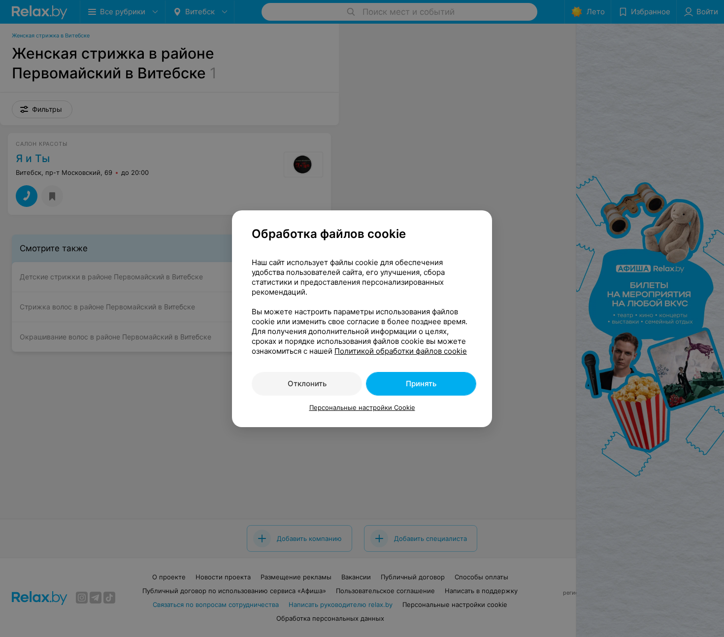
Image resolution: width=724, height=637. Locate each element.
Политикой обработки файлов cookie (400, 351)
